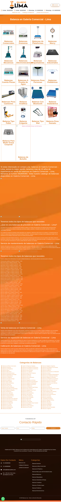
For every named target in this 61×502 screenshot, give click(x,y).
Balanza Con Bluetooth (38, 103)
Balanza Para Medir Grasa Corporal (8, 143)
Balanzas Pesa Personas (37, 81)
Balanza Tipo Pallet (8, 122)
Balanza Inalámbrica (52, 103)
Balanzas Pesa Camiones (8, 103)
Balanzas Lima (16, 12)
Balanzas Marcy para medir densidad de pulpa (42, 471)
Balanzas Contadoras (36, 482)
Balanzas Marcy (52, 42)
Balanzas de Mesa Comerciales (39, 466)
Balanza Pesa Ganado (52, 122)
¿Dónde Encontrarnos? (42, 12)
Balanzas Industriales (52, 62)
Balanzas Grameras (23, 42)
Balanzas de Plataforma (37, 468)
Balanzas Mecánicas (8, 62)
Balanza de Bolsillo (23, 158)
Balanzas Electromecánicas (25, 62)
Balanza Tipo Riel (38, 122)
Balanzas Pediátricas (52, 81)
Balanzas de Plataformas (37, 42)
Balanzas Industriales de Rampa (39, 479)
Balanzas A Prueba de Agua (23, 82)
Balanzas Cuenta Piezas (8, 81)
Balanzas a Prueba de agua (38, 485)
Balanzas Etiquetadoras (37, 62)
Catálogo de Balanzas (28, 12)
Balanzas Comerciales (8, 42)
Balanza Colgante (23, 122)
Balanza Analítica (23, 103)
